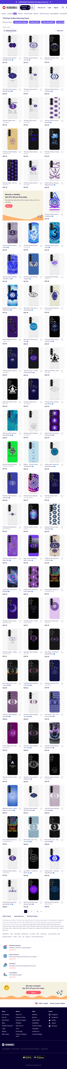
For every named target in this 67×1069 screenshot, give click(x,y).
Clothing (11, 13)
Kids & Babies (54, 13)
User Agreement (6, 1049)
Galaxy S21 (25, 928)
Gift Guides (5, 1014)
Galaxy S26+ (32, 924)
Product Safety (37, 1026)
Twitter (54, 1020)
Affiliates (18, 1023)
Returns (34, 1017)
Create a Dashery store (21, 1035)
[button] (33, 2)
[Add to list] (20, 58)
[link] (20, 22)
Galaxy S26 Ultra (41, 924)
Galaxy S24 (15, 926)
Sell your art (19, 1026)
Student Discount (7, 1026)
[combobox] (26, 7)
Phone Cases (28, 13)
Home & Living (44, 13)
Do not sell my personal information (30, 1049)
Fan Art (4, 1017)
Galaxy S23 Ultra (54, 926)
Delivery (34, 1014)
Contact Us (35, 1031)
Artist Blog (19, 1031)
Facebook (55, 1017)
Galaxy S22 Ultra (17, 928)
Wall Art (36, 13)
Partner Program (21, 1020)
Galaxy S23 (39, 926)
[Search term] (32, 7)
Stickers (20, 13)
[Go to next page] (41, 911)
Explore (3, 13)
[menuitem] (3, 13)
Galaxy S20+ (55, 928)
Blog (3, 1023)
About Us (19, 1014)
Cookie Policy (44, 1049)
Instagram (55, 1014)
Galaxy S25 (49, 924)
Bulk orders (5, 1034)
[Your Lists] (63, 8)
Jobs (17, 1028)
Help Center (36, 1020)
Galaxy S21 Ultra (40, 928)
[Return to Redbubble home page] (10, 7)
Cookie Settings (37, 1034)
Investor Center (20, 1017)
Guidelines (35, 1023)
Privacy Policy (15, 1049)
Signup (4, 1031)
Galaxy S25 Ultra (7, 926)
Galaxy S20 (49, 928)
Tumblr (54, 1023)
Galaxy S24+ (22, 926)
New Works (5, 1020)
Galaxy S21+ (32, 928)
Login (3, 1028)
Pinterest (54, 1026)
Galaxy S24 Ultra (31, 926)
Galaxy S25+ (56, 924)
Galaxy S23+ (46, 926)
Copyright (35, 1028)
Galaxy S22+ (8, 928)
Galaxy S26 (26, 924)
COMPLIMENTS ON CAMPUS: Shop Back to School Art (33, 2)
